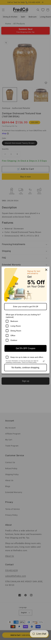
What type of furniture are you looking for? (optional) (23, 316)
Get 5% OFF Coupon (25, 348)
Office (12, 335)
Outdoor (13, 340)
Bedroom (14, 321)
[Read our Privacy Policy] (43, 361)
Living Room (15, 326)
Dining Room (15, 331)
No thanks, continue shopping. (26, 367)
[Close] (46, 270)
